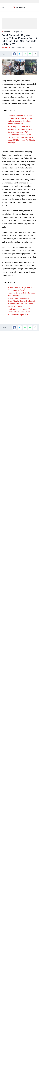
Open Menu (3, 7)
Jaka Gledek (6, 47)
